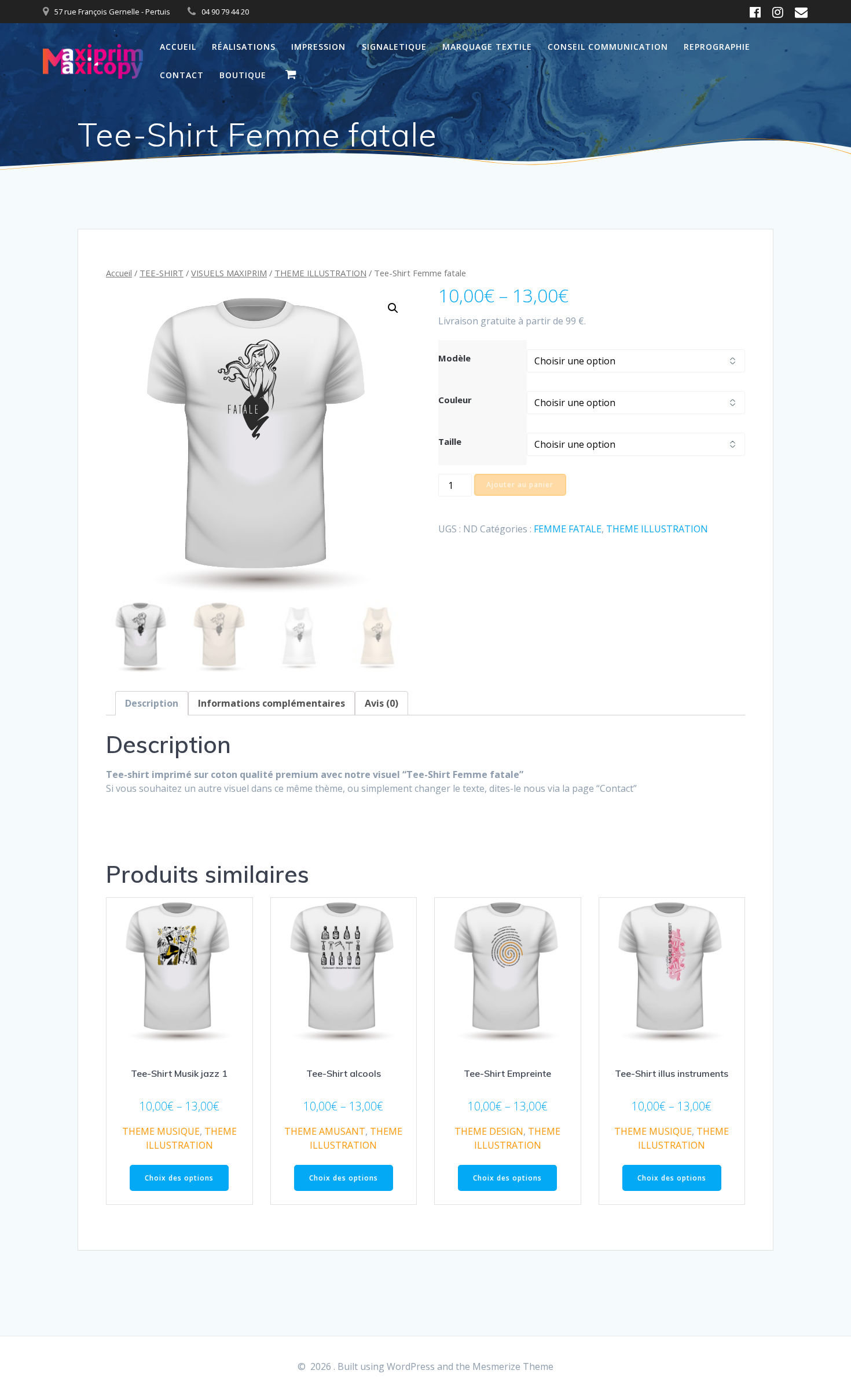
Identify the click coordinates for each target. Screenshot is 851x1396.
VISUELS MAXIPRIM (229, 273)
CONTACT (182, 75)
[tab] (151, 703)
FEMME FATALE (567, 528)
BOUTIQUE (242, 75)
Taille (449, 441)
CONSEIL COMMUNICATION (608, 46)
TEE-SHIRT (162, 273)
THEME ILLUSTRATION (320, 273)
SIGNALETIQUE (394, 46)
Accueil (178, 46)
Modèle (454, 358)
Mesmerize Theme (512, 1366)
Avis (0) (381, 703)
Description (151, 703)
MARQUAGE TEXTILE (487, 46)
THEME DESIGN (488, 1131)
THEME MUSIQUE (161, 1131)
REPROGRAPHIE (717, 46)
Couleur (455, 399)
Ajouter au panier (519, 484)
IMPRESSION (318, 46)
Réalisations (244, 46)
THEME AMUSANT (324, 1131)
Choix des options (179, 1178)
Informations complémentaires (271, 703)
